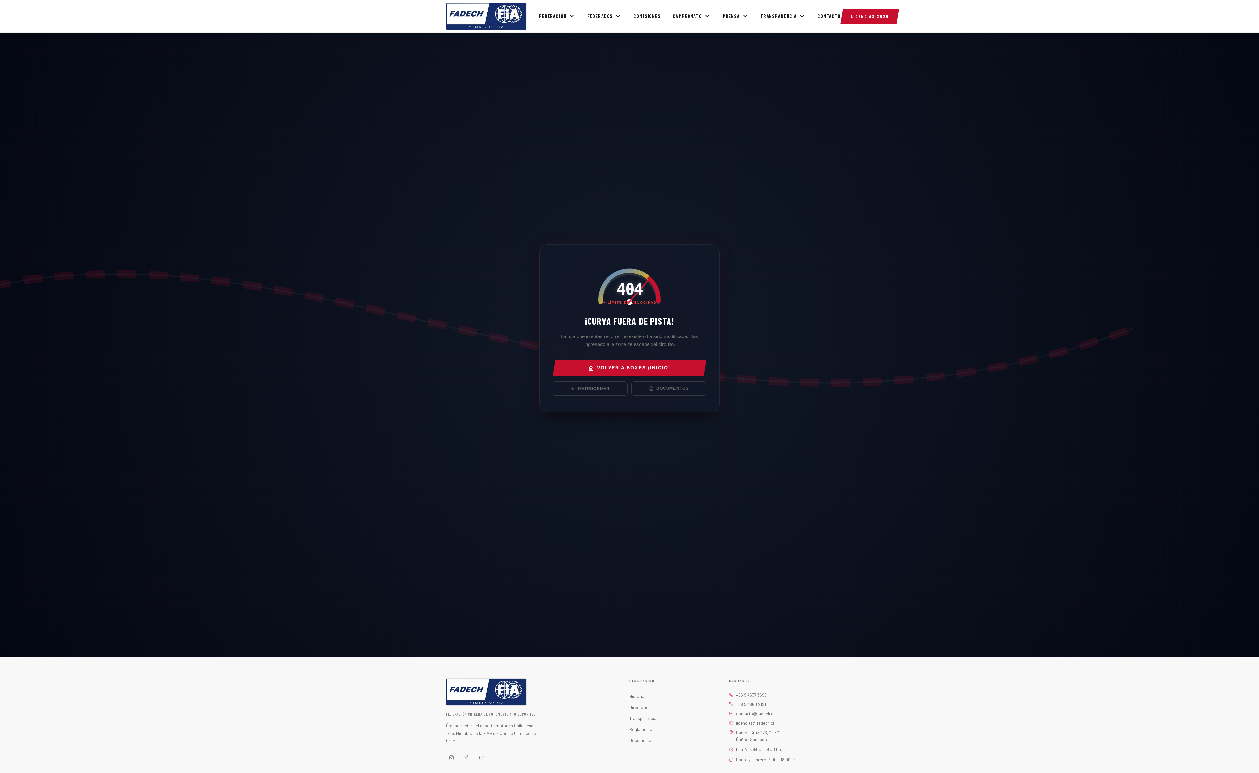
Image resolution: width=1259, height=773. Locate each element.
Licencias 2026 (870, 16)
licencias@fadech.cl (755, 723)
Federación (553, 16)
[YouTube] (481, 757)
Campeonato (687, 16)
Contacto (829, 16)
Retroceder (594, 388)
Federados (600, 16)
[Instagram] (451, 757)
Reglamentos (642, 729)
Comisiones (647, 16)
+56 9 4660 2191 (751, 704)
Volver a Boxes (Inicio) (633, 368)
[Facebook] (466, 757)
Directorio (639, 707)
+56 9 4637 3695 (751, 695)
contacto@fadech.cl (755, 713)
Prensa (731, 16)
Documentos (672, 388)
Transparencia (778, 16)
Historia (637, 696)
